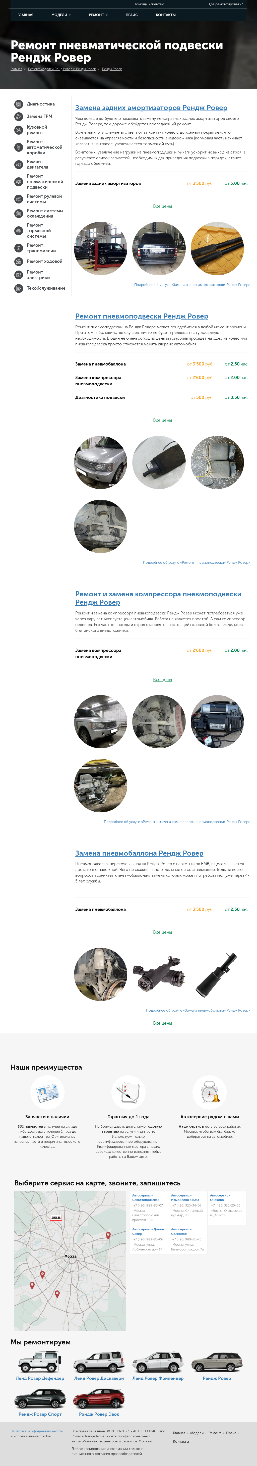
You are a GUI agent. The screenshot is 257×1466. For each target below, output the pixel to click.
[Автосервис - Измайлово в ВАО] (108, 1235)
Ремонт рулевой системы (44, 199)
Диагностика (41, 104)
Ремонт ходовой (44, 261)
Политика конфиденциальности (37, 1431)
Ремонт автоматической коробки (44, 147)
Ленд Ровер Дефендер (40, 1378)
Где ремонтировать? (226, 4)
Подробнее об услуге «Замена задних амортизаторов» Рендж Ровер (191, 285)
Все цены (162, 206)
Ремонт (97, 15)
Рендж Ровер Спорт (40, 1414)
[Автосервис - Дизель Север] (56, 1218)
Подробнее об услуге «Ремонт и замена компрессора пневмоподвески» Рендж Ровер (176, 822)
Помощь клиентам (149, 4)
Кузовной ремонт (37, 130)
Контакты (166, 15)
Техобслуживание (45, 288)
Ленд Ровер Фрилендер (158, 1378)
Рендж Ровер (112, 69)
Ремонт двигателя (37, 164)
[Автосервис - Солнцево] (32, 1285)
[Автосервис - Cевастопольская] (57, 1294)
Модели (59, 15)
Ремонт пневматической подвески (45, 182)
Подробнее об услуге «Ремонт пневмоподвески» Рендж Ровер (195, 562)
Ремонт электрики (38, 275)
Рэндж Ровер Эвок (99, 1414)
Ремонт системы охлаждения (45, 213)
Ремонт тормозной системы (39, 231)
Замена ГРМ (39, 116)
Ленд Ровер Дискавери (99, 1378)
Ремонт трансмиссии (41, 248)
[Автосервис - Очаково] (42, 1275)
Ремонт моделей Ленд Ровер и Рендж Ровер (62, 69)
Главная (25, 15)
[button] (100, 248)
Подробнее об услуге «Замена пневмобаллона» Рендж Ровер (197, 1010)
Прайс (132, 15)
